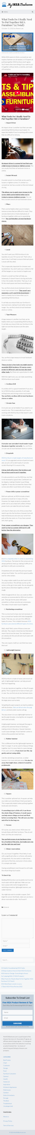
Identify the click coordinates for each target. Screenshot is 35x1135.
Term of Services (8, 1125)
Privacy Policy (7, 1121)
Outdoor (6, 1092)
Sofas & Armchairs (9, 1095)
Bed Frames (7, 1060)
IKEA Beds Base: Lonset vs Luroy (11, 984)
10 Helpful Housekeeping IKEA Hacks (13, 968)
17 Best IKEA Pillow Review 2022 (11, 986)
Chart (5, 1063)
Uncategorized (8, 1106)
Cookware (6, 1065)
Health (5, 1079)
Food (4, 1071)
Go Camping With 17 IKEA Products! (12, 976)
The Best (6, 1101)
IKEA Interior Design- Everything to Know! (14, 973)
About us (6, 1116)
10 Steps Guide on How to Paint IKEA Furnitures (16, 971)
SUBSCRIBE (17, 1023)
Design (5, 1068)
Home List (6, 1082)
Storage (5, 1098)
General (6, 907)
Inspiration (6, 1084)
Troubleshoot (7, 1103)
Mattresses (7, 1090)
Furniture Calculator (9, 1074)
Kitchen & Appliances (10, 1087)
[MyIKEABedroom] (17, 5)
